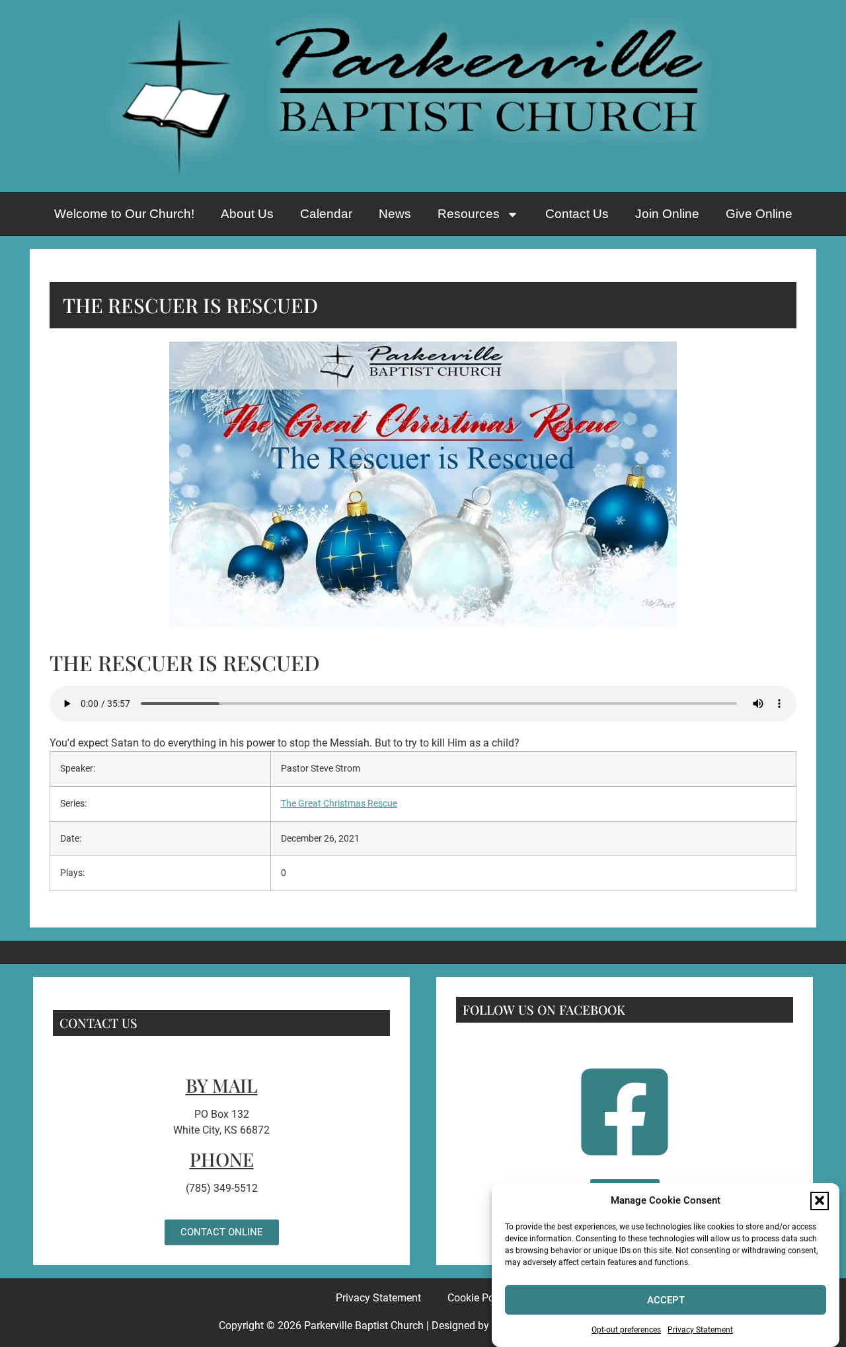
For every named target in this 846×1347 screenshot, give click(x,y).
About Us (247, 214)
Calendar (326, 214)
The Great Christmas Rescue (339, 803)
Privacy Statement (700, 1329)
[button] (819, 1200)
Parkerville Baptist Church (364, 1325)
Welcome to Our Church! (124, 214)
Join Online (667, 214)
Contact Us (577, 214)
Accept (666, 1300)
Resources (469, 214)
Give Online (759, 214)
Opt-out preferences (626, 1329)
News (395, 214)
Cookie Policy (478, 1298)
